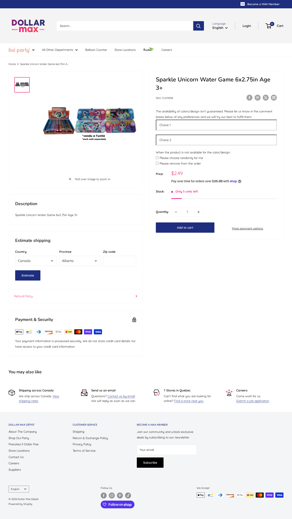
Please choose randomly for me (181, 158)
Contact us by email (121, 396)
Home (12, 64)
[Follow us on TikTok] (128, 495)
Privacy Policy (82, 444)
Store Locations (125, 50)
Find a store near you (189, 401)
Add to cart (185, 228)
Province (65, 252)
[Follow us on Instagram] (112, 495)
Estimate (28, 275)
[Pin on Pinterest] (258, 98)
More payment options (247, 228)
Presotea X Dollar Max (24, 444)
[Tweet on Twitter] (266, 98)
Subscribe (150, 463)
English (15, 489)
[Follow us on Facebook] (104, 495)
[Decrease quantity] (175, 211)
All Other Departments (57, 50)
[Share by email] (274, 98)
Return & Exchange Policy (90, 438)
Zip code (109, 252)
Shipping (78, 432)
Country (21, 252)
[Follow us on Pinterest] (120, 495)
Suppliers (15, 470)
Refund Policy (23, 296)
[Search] (198, 26)
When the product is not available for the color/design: (193, 152)
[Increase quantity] (198, 211)
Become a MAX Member (263, 4)
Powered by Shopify (20, 504)
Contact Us (16, 457)
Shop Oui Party (19, 438)
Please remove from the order (180, 164)
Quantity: (162, 212)
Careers (166, 50)
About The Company (23, 432)
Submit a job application (252, 401)
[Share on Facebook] (249, 98)
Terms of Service (84, 451)
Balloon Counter (96, 50)
